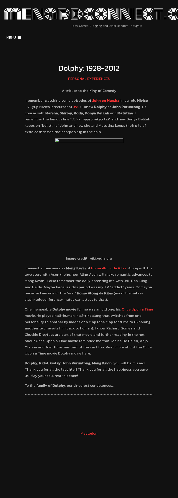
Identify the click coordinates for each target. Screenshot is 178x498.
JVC (76, 107)
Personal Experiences (89, 78)
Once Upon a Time (137, 309)
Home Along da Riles (108, 268)
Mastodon (89, 433)
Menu (11, 37)
